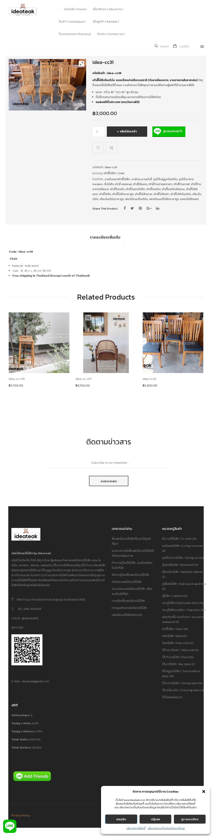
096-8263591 (32, 609)
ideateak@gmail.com (35, 681)
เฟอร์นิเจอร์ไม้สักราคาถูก (164, 199)
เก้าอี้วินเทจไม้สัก (135, 189)
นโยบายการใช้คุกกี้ (136, 828)
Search (164, 46)
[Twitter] (132, 208)
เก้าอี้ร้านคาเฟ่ (181, 184)
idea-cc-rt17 (84, 379)
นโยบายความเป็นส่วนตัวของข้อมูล (166, 828)
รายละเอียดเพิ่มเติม (105, 237)
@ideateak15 (172, 130)
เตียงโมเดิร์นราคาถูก (112, 199)
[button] (204, 791)
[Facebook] (125, 208)
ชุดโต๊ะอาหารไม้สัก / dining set (180, 558)
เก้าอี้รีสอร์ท (117, 189)
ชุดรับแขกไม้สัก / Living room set (182, 546)
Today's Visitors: (23, 731)
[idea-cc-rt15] (39, 342)
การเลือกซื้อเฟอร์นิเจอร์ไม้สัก (128, 601)
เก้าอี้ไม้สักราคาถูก (123, 194)
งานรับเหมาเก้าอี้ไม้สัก (117, 179)
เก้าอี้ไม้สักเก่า (161, 194)
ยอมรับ (121, 819)
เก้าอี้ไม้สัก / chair (114, 173)
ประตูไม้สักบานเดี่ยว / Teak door (181, 610)
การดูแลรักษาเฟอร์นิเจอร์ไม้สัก (129, 608)
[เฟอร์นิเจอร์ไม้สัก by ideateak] (25, 9)
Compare (112, 147)
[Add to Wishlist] (98, 147)
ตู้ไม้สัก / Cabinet (172, 596)
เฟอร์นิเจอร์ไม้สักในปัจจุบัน (127, 615)
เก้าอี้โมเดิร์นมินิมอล (173, 189)
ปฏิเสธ (155, 819)
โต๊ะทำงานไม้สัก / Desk (175, 657)
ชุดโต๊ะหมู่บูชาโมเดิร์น (165, 179)
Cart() (184, 46)
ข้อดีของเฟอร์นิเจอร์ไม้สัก (126, 582)
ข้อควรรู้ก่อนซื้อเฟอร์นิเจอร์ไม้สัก (130, 575)
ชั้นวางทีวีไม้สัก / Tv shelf (177, 539)
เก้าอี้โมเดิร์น (153, 189)
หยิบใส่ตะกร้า (128, 131)
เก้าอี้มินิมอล (140, 184)
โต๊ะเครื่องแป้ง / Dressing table (181, 690)
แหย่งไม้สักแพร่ (189, 199)
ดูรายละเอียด (190, 819)
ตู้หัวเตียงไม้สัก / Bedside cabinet (182, 572)
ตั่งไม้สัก (109, 184)
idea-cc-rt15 (17, 379)
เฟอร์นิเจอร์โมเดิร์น (136, 199)
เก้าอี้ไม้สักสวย (143, 194)
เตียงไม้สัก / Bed (172, 636)
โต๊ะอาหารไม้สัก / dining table (180, 683)
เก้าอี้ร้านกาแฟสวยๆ (160, 184)
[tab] (105, 239)
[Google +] (149, 208)
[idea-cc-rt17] (106, 342)
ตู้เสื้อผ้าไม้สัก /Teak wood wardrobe (184, 584)
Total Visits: (19, 739)
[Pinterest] (140, 208)
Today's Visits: (21, 723)
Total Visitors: (21, 747)
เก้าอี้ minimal (123, 184)
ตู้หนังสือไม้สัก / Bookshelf (178, 565)
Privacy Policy (20, 815)
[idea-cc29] (173, 342)
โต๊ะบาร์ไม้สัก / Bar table (176, 664)
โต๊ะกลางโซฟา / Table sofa (178, 650)
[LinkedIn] (157, 208)
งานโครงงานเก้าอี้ (141, 179)
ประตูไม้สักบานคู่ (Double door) (180, 603)
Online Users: (20, 715)
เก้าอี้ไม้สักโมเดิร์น (180, 194)
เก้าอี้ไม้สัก (105, 194)
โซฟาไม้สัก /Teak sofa (175, 643)
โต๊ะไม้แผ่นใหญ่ (170, 697)
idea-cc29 (149, 379)
